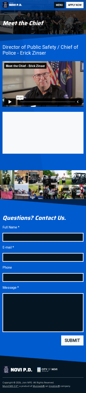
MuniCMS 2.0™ (10, 386)
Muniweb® (38, 386)
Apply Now (75, 5)
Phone (7, 267)
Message (11, 288)
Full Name (11, 227)
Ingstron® (54, 386)
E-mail (8, 247)
